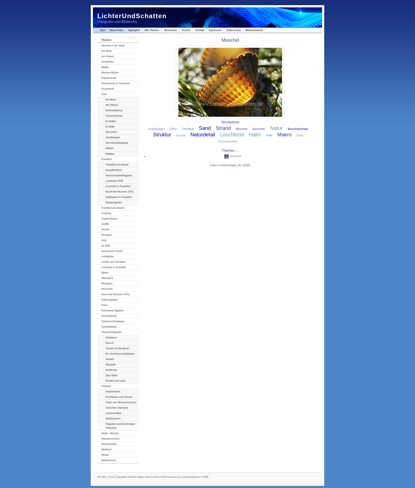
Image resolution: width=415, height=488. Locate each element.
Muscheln (111, 132)
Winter (105, 454)
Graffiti (105, 224)
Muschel (241, 129)
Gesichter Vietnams (116, 407)
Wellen (109, 148)
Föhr (104, 94)
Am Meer (106, 51)
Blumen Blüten (110, 72)
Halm (255, 134)
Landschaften (113, 413)
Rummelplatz (109, 315)
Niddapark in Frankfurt (118, 197)
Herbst (105, 229)
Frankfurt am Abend (116, 164)
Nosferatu (111, 370)
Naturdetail (202, 134)
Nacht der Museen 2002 (119, 191)
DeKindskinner (114, 110)
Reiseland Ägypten (112, 310)
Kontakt (199, 30)
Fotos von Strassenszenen (121, 402)
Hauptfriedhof (113, 170)
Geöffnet (188, 129)
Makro (105, 272)
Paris (104, 305)
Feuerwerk (107, 88)
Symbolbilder (109, 326)
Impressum (215, 30)
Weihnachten (109, 444)
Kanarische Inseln (112, 251)
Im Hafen (110, 121)
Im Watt (109, 126)
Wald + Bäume (110, 433)
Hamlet (109, 359)
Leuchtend (232, 134)
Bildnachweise (254, 30)
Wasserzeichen (110, 438)
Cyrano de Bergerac (117, 348)
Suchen (186, 30)
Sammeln (258, 129)
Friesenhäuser (114, 115)
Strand (223, 128)
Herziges (106, 234)
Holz (104, 240)
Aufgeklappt (156, 129)
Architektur (107, 61)
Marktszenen (113, 418)
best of (109, 342)
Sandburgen (112, 137)
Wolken (109, 153)
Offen (173, 129)
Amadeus (111, 337)
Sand (205, 128)
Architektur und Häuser (118, 397)
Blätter (105, 67)
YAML (205, 476)
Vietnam (106, 386)
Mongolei (106, 283)
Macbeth (110, 364)
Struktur (162, 134)
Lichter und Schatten (113, 261)
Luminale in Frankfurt (117, 186)
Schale (180, 135)
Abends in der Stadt (112, 45)
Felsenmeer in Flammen (115, 83)
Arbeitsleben (112, 391)
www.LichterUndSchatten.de (162, 476)
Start (102, 30)
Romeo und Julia (115, 380)
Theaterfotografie (111, 332)
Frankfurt (106, 159)
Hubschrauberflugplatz (118, 175)
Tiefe (269, 135)
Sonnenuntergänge (116, 142)
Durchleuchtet (228, 141)
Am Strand (107, 56)
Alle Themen (151, 30)
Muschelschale (298, 129)
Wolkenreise (108, 460)
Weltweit (106, 449)
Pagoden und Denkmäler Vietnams (120, 426)
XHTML (101, 476)
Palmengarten (113, 202)
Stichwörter (170, 30)
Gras (300, 135)
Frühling (106, 213)
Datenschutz (233, 30)
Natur (276, 128)
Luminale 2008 (114, 180)
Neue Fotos (116, 30)
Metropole (107, 278)
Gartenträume (109, 218)
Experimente (108, 78)
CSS (110, 476)
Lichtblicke (107, 256)
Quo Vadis (111, 375)
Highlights (134, 30)
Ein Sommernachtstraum (119, 353)
